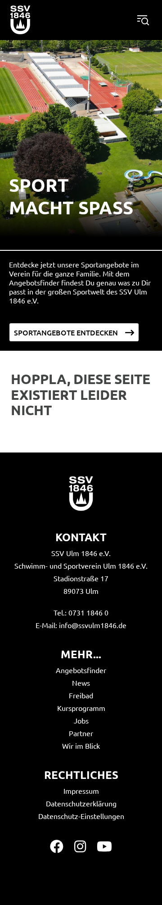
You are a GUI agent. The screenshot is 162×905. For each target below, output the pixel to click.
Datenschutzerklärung (81, 803)
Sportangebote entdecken (66, 332)
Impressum (81, 790)
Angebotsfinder (81, 669)
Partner (81, 733)
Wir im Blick (81, 745)
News (81, 682)
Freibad (81, 695)
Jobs (81, 720)
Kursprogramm (81, 707)
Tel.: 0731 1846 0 (81, 612)
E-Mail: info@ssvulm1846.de (81, 624)
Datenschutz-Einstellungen (81, 815)
